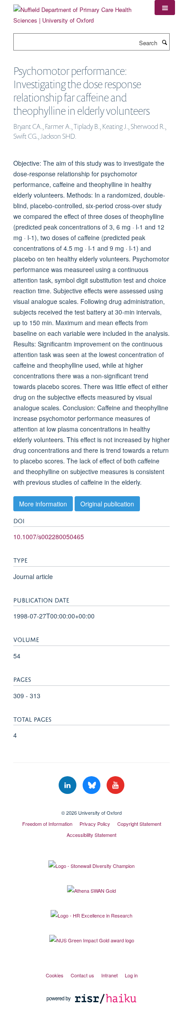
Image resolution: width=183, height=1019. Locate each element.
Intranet (109, 975)
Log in (131, 975)
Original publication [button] (107, 503)
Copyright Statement (139, 823)
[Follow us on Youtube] (115, 785)
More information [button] (43, 503)
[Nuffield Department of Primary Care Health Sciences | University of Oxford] (77, 12)
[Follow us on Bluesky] (92, 785)
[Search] (164, 42)
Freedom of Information (47, 823)
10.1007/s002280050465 (48, 536)
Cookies (55, 975)
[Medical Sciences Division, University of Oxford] (91, 805)
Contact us (82, 975)
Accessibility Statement (91, 834)
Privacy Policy (95, 823)
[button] (165, 7)
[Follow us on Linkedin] (68, 785)
